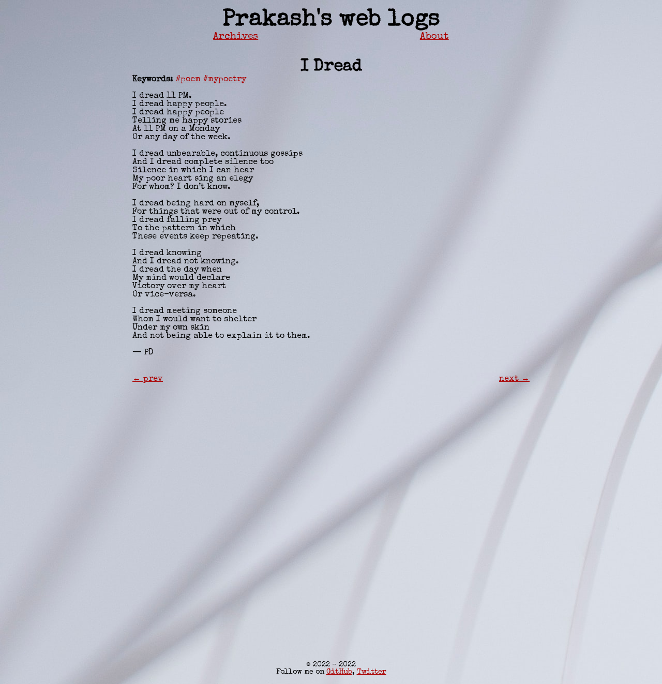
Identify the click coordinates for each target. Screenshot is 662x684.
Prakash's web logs (331, 20)
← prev (147, 379)
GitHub (339, 672)
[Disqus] (331, 512)
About (434, 37)
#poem (188, 80)
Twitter (371, 672)
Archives (235, 37)
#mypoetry (224, 80)
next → (514, 379)
